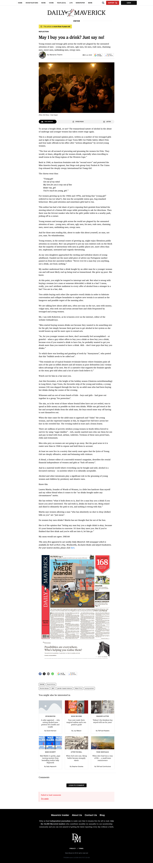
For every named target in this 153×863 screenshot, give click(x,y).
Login (129, 3)
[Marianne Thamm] (42, 54)
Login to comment (76, 785)
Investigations (32, 3)
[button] (98, 55)
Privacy (73, 848)
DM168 (42, 684)
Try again (45, 798)
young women (89, 688)
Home (20, 3)
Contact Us (91, 815)
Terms (81, 848)
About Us (77, 815)
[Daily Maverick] (76, 12)
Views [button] (51, 3)
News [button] (43, 3)
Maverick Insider (60, 815)
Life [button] (70, 3)
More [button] (90, 3)
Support (111, 3)
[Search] (103, 3)
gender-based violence (64, 688)
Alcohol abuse (44, 688)
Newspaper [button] (80, 3)
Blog (102, 815)
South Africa (51, 684)
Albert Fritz (78, 688)
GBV (53, 688)
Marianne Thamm (56, 55)
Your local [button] (61, 3)
